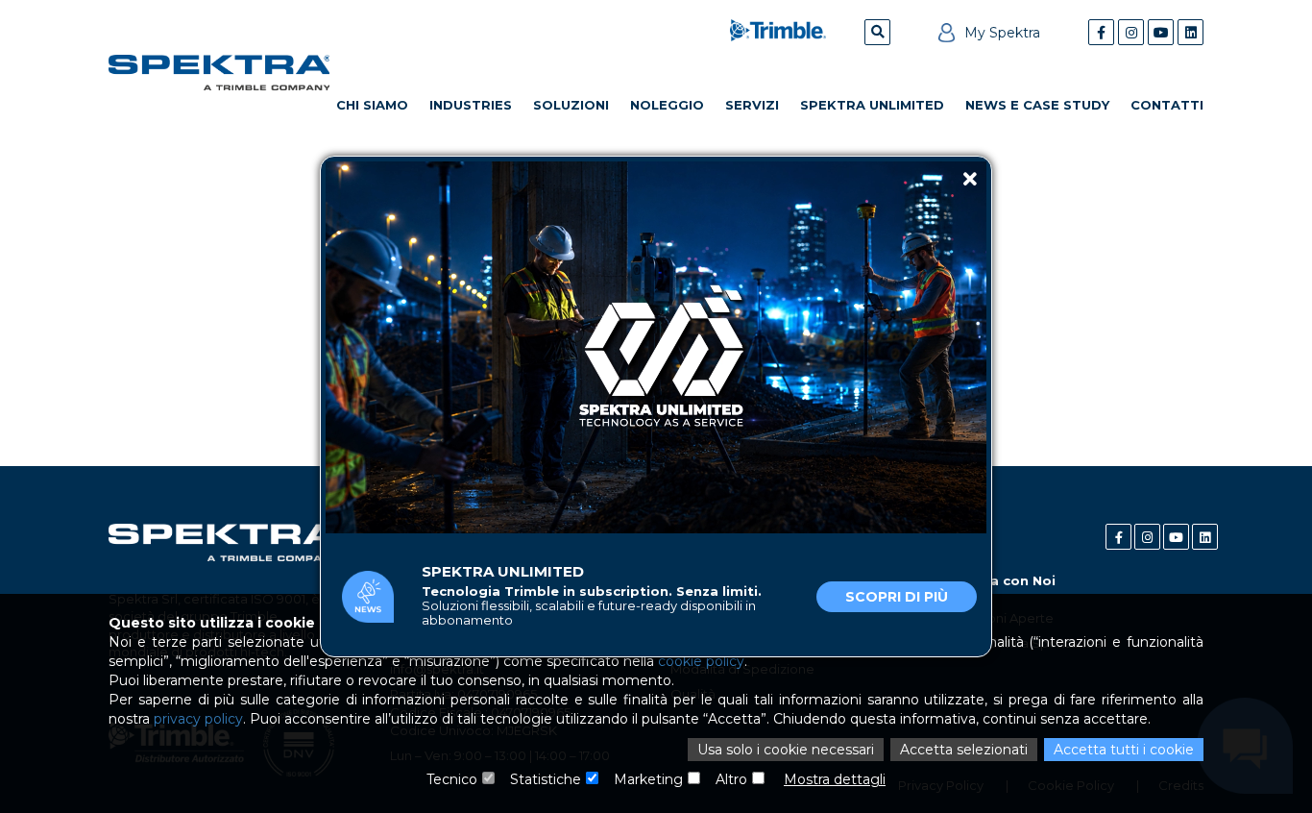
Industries (470, 104)
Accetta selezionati (964, 749)
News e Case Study (1037, 104)
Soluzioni (571, 104)
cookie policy (701, 661)
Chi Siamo (372, 104)
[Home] (219, 72)
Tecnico (451, 779)
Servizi (752, 104)
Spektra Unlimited (872, 104)
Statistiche (545, 779)
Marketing (648, 779)
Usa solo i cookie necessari (785, 749)
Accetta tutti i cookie (1124, 749)
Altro (731, 779)
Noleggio (667, 104)
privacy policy (198, 718)
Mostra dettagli (835, 779)
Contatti (1166, 104)
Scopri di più (896, 596)
